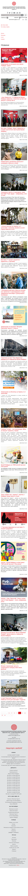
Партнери (14, 840)
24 (4, 715)
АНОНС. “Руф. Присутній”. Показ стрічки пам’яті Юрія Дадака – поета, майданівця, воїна (13, 600)
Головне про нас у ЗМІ (14, 847)
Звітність (14, 844)
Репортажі (3, 35)
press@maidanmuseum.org (14, 738)
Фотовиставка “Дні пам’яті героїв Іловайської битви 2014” (13, 765)
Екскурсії (23, 17)
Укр (23, 19)
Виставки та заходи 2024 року (13, 778)
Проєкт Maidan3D (13, 804)
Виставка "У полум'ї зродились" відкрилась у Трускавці (10, 260)
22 (25, 713)
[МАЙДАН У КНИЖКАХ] (13, 832)
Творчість (13, 829)
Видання (16, 17)
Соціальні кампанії (14, 770)
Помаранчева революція (13, 812)
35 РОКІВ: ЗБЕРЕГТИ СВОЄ (14, 755)
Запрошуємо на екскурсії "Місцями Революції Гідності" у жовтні (11, 327)
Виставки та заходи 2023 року (13, 780)
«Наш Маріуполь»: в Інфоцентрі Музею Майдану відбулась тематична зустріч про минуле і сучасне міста (13, 98)
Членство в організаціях (14, 842)
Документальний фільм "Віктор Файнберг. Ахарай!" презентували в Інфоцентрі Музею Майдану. (13, 634)
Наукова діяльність (14, 772)
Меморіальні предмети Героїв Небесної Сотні (13, 827)
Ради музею (14, 839)
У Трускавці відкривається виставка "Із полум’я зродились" (12, 527)
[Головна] (14, 3)
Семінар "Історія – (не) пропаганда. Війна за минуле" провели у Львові (13, 429)
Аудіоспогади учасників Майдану (14, 800)
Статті (2, 37)
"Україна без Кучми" (13, 810)
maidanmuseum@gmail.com (14, 735)
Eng (26, 19)
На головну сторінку (5, 26)
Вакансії (14, 849)
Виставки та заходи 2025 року (13, 777)
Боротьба (14, 825)
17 (11, 713)
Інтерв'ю (3, 39)
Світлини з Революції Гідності (13, 798)
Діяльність (13, 767)
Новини (13, 752)
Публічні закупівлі (14, 846)
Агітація (13, 824)
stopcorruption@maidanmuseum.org (14, 742)
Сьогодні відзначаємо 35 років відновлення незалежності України (13, 757)
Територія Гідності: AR (14, 19)
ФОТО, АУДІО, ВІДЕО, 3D (13, 796)
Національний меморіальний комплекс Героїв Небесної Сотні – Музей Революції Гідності (14, 8)
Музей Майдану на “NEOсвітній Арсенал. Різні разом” (13, 465)
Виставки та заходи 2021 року (13, 783)
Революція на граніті (13, 809)
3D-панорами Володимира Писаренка (13, 802)
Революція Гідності (14, 814)
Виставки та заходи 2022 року (13, 782)
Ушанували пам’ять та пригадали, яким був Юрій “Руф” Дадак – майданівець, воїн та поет (14, 193)
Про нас (14, 835)
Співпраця (14, 851)
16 (9, 713)
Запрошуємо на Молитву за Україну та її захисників (13, 392)
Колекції (13, 819)
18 (14, 713)
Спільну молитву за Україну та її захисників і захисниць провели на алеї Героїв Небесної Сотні (13, 227)
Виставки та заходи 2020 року (13, 785)
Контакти (14, 837)
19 (17, 713)
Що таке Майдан (13, 806)
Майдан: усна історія (13, 822)
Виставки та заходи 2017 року (13, 790)
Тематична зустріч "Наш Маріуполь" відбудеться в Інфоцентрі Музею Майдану (13, 358)
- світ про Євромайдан (13, 815)
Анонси (2, 33)
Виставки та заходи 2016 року (13, 792)
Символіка (13, 830)
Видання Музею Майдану (13, 773)
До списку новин (4, 25)
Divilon (18, 865)
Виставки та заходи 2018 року (13, 788)
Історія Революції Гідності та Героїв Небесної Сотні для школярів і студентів (13, 698)
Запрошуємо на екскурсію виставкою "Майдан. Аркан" (12, 64)
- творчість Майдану (13, 817)
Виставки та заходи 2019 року (13, 787)
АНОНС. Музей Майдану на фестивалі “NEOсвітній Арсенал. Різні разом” (12, 563)
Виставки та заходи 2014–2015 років (13, 793)
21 (22, 713)
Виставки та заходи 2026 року (13, 775)
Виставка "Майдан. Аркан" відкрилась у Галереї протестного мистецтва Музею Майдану (13, 129)
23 (2, 715)
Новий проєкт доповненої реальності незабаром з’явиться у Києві (12, 162)
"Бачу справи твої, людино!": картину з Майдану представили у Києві (12, 495)
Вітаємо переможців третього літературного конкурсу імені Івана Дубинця (11, 667)
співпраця (3, 17)
